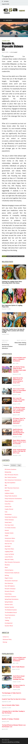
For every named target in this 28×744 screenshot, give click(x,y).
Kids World (7, 546)
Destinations (8, 514)
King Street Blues (9, 549)
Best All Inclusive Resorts (11, 475)
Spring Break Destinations (11, 599)
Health (6, 536)
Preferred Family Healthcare (12, 573)
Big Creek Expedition (10, 483)
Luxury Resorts (9, 557)
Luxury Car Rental (9, 554)
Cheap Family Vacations (11, 496)
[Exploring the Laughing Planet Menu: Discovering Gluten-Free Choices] (14, 272)
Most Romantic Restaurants (12, 562)
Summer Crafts (9, 604)
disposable (16, 256)
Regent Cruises (9, 578)
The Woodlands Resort (11, 612)
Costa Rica (7, 504)
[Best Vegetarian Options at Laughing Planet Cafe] (14, 296)
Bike (6, 485)
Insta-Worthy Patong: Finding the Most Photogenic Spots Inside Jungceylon (19, 369)
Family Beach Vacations (11, 517)
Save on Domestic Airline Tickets (10, 705)
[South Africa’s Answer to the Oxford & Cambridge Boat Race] (7, 676)
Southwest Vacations (10, 596)
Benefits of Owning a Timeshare (10, 719)
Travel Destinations (10, 615)
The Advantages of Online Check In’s (11, 693)
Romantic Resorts (9, 591)
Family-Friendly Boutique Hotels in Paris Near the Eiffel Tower (19, 451)
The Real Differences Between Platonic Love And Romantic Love (14, 726)
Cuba (6, 512)
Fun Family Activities (10, 528)
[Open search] (24, 20)
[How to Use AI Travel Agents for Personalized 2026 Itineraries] (7, 389)
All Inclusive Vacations (10, 469)
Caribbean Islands (9, 493)
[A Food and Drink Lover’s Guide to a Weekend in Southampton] (7, 358)
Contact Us (6, 637)
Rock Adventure (9, 583)
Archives (13, 465)
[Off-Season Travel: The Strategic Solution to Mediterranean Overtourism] (7, 418)
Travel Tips (7, 618)
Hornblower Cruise (9, 541)
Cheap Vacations (9, 501)
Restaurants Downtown (11, 581)
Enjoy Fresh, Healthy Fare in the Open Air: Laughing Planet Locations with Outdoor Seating (13, 330)
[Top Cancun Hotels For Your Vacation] (7, 685)
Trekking (7, 620)
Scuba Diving (8, 594)
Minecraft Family (9, 559)
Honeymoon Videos (10, 538)
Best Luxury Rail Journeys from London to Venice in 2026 (19, 399)
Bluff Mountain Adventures (12, 488)
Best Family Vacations (10, 477)
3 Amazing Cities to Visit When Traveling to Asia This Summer (13, 712)
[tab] (6, 465)
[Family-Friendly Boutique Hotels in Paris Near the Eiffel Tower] (7, 450)
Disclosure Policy (7, 639)
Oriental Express (9, 570)
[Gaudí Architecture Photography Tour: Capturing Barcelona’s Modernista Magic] (7, 429)
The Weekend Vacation (11, 610)
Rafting (7, 575)
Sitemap (5, 642)
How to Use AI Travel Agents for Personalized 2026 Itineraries (19, 390)
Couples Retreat (9, 509)
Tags (19, 465)
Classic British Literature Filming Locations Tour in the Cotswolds (19, 441)
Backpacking (8, 472)
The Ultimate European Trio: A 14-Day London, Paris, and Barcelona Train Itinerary (19, 409)
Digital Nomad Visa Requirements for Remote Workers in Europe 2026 (18, 380)
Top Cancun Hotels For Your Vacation (19, 686)
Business (7, 490)
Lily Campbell (14, 52)
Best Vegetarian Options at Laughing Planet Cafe (12, 306)
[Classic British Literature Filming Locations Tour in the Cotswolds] (7, 440)
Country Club (8, 506)
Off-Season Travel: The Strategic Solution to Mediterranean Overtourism (19, 420)
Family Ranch (8, 522)
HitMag (17, 742)
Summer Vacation (9, 607)
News (6, 567)
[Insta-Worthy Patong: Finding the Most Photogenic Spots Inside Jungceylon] (7, 367)
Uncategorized (8, 623)
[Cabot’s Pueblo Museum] (6, 667)
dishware (9, 256)
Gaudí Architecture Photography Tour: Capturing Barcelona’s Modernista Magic (18, 431)
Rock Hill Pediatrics (10, 586)
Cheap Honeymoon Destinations (13, 498)
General (7, 530)
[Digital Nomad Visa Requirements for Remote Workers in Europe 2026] (7, 378)
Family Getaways (9, 520)
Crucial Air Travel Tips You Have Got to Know (14, 699)
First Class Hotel (9, 525)
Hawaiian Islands (9, 533)
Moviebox (7, 565)
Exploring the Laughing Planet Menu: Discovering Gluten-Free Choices (12, 282)
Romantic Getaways (10, 589)
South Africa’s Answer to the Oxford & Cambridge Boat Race (19, 677)
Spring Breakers (9, 602)
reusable (21, 256)
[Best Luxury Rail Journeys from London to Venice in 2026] (7, 398)
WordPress (10, 742)
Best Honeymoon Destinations (13, 480)
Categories (6, 465)
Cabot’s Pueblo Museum (18, 667)
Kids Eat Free (8, 543)
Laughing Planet (6, 40)
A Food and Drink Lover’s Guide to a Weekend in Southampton (19, 359)
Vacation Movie (9, 626)
